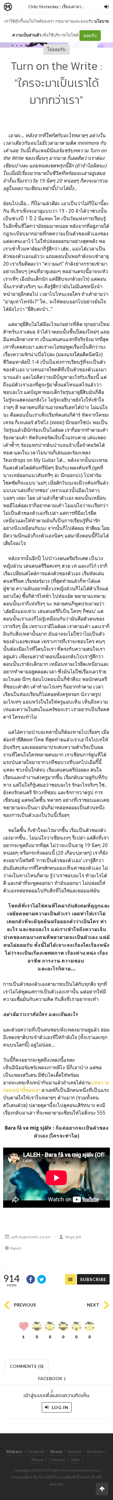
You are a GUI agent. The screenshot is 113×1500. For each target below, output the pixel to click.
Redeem (95, 1451)
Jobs (75, 1459)
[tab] (27, 1365)
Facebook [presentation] (52, 1380)
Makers (22, 7)
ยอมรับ (90, 35)
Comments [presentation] (27, 1366)
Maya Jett (73, 1237)
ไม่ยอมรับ (56, 49)
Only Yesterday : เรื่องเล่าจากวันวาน (62, 6)
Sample (74, 1451)
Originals (36, 1451)
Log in (59, 1407)
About (37, 1459)
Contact (57, 1459)
